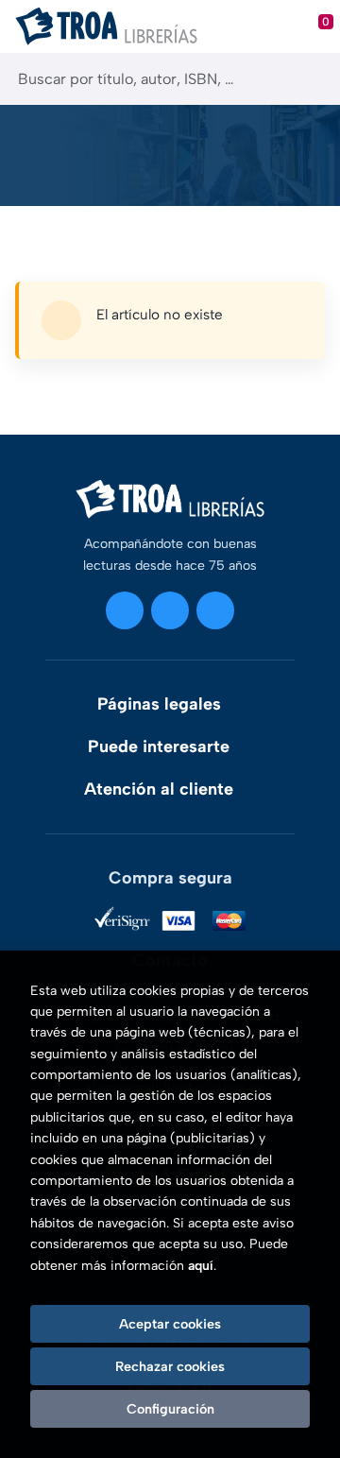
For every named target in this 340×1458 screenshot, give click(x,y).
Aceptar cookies (170, 1323)
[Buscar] (309, 79)
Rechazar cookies (170, 1366)
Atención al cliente (158, 789)
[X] (170, 610)
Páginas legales (159, 704)
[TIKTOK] (215, 610)
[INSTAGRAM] (125, 610)
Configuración (170, 1408)
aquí (200, 1266)
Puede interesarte (159, 746)
